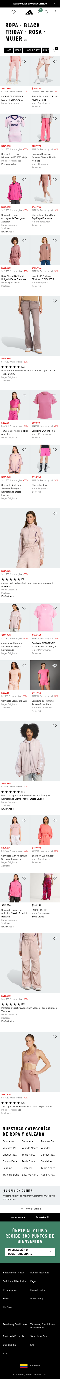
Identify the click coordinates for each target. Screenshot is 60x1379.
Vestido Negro (30, 1148)
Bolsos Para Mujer (10, 1162)
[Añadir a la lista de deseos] (24, 62)
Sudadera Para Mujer (28, 1142)
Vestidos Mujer (45, 1148)
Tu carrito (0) (42, 1217)
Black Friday (36, 1299)
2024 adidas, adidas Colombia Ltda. (30, 1375)
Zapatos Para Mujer (29, 1175)
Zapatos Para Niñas (48, 1142)
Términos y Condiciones (15, 1324)
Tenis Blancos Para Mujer (30, 1162)
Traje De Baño (11, 1175)
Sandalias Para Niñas (47, 1162)
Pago (33, 1281)
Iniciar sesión (18, 1217)
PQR (5, 1354)
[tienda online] (29, 13)
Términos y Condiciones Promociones (42, 1326)
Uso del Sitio (9, 1345)
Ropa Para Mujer (47, 1175)
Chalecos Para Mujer (28, 1168)
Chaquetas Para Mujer (9, 1155)
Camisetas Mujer (47, 1155)
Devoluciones (9, 1290)
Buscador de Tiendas (13, 1273)
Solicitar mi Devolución (14, 1281)
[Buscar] (47, 12)
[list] (24, 50)
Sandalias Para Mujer (9, 1142)
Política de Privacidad (14, 1336)
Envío (5, 1299)
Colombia (35, 1366)
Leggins (7, 1168)
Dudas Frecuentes (39, 1273)
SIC (32, 1345)
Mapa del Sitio (37, 1290)
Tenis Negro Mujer (48, 1168)
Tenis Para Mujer (28, 1155)
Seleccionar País (38, 1336)
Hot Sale (7, 1307)
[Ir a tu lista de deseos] (13, 12)
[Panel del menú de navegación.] (5, 12)
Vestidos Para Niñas (10, 1148)
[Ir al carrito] (55, 12)
